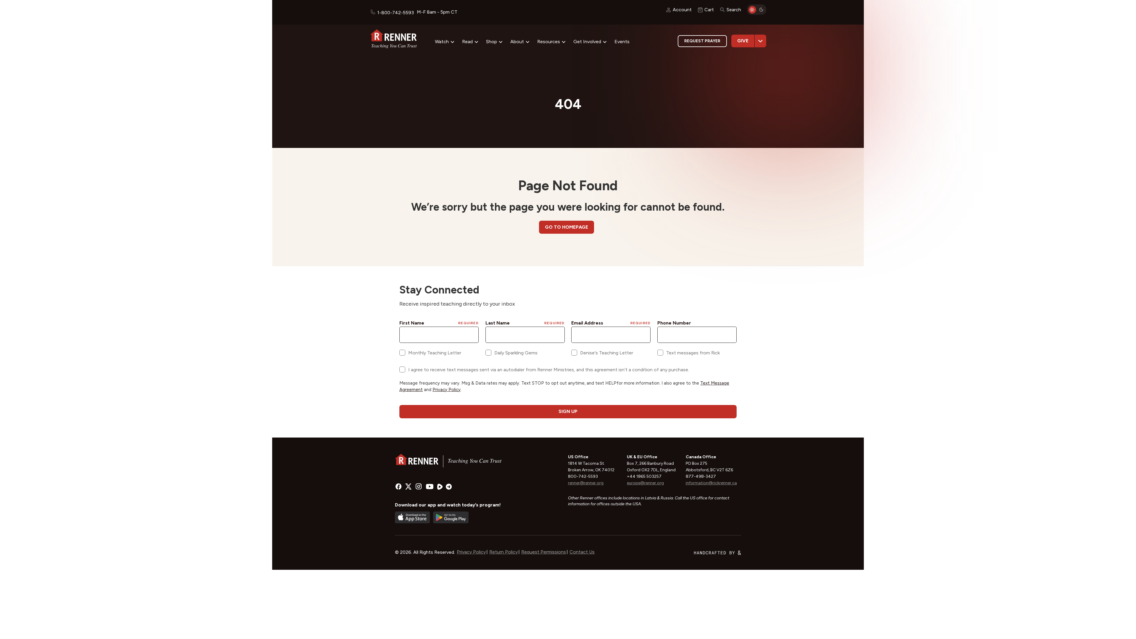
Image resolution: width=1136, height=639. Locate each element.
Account (682, 9)
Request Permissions (543, 552)
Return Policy (503, 552)
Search (734, 9)
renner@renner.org (586, 482)
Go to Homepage (566, 227)
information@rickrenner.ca (711, 482)
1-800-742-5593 (395, 12)
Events (622, 41)
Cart (709, 9)
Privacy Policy (471, 552)
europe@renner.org (645, 482)
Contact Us (582, 552)
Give (742, 40)
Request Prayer (702, 40)
